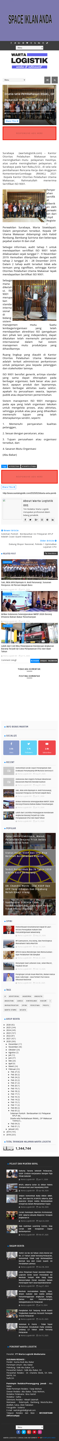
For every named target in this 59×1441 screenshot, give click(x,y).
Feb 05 (14, 1110)
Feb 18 (14, 1091)
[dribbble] (31, 43)
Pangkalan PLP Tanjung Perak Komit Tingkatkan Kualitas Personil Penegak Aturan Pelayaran (35, 1313)
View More (52, 553)
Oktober (12, 1049)
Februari (12, 1069)
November (14, 1047)
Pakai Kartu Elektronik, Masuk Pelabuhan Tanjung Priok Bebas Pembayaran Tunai (25, 839)
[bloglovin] (27, 43)
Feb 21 (14, 1083)
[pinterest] (23, 43)
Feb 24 (14, 1077)
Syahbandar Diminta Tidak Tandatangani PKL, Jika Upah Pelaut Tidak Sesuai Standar (28, 905)
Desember (13, 1044)
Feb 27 (14, 1072)
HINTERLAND (31, 1001)
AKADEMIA (27, 996)
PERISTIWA (7, 562)
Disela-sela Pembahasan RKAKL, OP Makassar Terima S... (31, 1119)
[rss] (35, 43)
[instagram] (43, 43)
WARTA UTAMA (10, 1010)
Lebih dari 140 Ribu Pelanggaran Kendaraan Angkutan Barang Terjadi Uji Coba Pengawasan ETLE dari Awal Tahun (27, 649)
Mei (10, 1060)
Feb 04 (14, 1123)
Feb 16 (14, 1096)
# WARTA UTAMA (29, 466)
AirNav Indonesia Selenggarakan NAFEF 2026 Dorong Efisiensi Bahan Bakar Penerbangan (26, 615)
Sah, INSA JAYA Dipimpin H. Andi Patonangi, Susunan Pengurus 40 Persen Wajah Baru (26, 583)
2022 (8, 1035)
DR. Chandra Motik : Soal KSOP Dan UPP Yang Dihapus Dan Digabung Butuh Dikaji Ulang (27, 889)
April (11, 1063)
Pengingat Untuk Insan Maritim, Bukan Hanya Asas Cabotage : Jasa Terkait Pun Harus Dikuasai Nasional (35, 977)
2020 (8, 1041)
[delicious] (47, 43)
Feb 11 (14, 1105)
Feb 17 (14, 1094)
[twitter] (15, 43)
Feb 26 (14, 1074)
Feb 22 (14, 1080)
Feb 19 (14, 1088)
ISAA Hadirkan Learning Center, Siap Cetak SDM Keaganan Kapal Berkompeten (35, 1229)
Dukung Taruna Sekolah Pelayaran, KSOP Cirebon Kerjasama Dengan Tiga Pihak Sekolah (35, 1173)
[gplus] (19, 43)
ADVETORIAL (14, 996)
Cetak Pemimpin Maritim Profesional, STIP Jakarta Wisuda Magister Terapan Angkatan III (35, 1215)
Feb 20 (14, 1085)
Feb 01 (14, 1126)
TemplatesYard (49, 1438)
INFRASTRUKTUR (12, 1005)
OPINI (24, 1005)
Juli (10, 1055)
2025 (8, 1027)
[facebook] (11, 43)
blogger (35, 661)
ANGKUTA (38, 996)
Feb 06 (14, 1108)
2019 (8, 1131)
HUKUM (43, 1001)
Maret (11, 1066)
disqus (43, 661)
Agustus (12, 1052)
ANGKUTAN (7, 626)
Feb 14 (14, 1099)
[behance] (39, 43)
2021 (8, 1038)
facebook (52, 661)
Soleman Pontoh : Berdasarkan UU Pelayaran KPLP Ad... (30, 1114)
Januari (12, 1129)
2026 (8, 1024)
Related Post (9, 553)
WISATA (23, 1010)
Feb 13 (14, 1102)
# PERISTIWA (14, 466)
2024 (8, 1030)
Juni (10, 1058)
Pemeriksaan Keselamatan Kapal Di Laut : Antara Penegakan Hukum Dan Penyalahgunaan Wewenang (34, 929)
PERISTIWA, (41, 113)
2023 (8, 1033)
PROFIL (46, 1005)
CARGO (20, 1001)
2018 (8, 1134)
